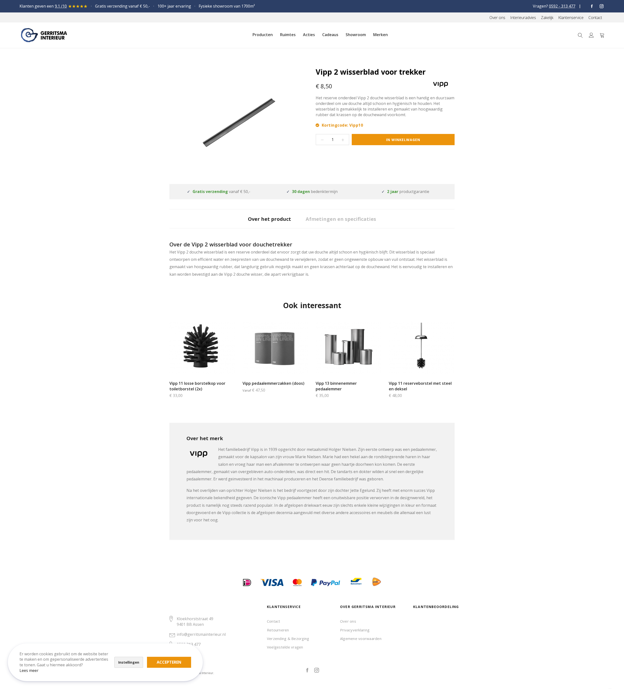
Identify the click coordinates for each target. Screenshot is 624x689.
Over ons (348, 621)
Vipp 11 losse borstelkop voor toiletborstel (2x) (197, 386)
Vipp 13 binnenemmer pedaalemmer (336, 386)
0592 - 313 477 (562, 6)
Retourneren (278, 630)
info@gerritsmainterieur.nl (201, 634)
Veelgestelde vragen (285, 647)
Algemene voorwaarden (360, 638)
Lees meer (29, 670)
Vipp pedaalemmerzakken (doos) (273, 383)
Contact (273, 621)
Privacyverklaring (355, 630)
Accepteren (169, 662)
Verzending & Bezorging (288, 638)
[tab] (269, 218)
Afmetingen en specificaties (341, 219)
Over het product (269, 219)
